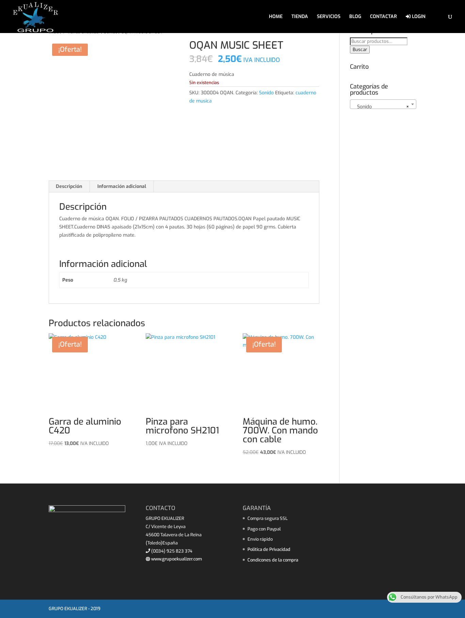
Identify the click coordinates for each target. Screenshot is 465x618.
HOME (276, 17)
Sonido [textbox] (381, 107)
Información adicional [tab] (121, 186)
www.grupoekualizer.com (176, 559)
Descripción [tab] (69, 186)
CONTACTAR (383, 17)
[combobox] (383, 104)
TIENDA (299, 17)
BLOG (355, 17)
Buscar (360, 49)
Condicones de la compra (272, 560)
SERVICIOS (328, 17)
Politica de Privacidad (268, 549)
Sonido (266, 93)
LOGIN (418, 17)
